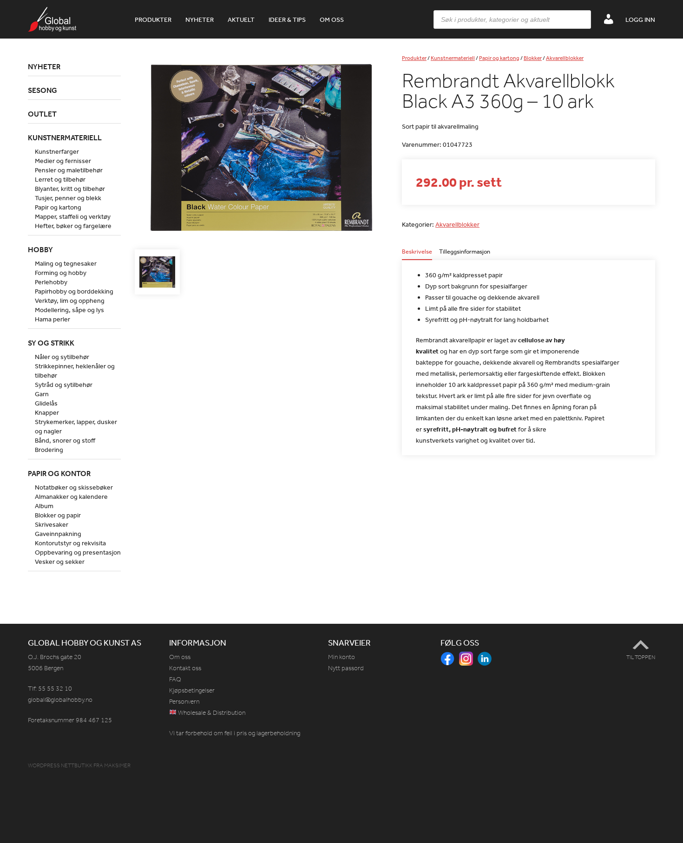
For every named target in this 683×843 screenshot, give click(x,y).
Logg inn (640, 19)
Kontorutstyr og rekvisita (70, 543)
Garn (42, 394)
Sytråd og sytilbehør (63, 384)
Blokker (533, 58)
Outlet (42, 113)
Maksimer (117, 765)
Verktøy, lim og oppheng (70, 300)
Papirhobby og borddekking (74, 291)
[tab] (417, 254)
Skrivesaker (51, 524)
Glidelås (46, 403)
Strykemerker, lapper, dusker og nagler (76, 426)
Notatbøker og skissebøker (74, 487)
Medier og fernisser (63, 161)
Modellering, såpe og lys (69, 310)
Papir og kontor (59, 473)
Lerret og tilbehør (60, 179)
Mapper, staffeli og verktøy (73, 216)
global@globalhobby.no (60, 700)
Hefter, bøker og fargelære (73, 226)
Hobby (40, 249)
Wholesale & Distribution (211, 713)
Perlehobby (51, 282)
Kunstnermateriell (453, 58)
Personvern (184, 702)
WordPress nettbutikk (60, 765)
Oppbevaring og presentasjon (78, 552)
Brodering (49, 449)
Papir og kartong (499, 58)
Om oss (332, 19)
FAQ (175, 679)
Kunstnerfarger (57, 151)
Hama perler (52, 319)
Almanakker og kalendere (71, 496)
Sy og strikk (51, 342)
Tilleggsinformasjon (464, 251)
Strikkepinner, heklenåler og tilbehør (75, 370)
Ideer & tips (287, 19)
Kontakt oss (185, 668)
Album (44, 506)
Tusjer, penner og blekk (68, 198)
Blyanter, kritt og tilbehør (70, 188)
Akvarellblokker (565, 58)
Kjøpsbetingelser (192, 690)
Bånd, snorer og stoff (65, 440)
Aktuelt (241, 19)
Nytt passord (346, 668)
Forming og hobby (60, 272)
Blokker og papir (58, 515)
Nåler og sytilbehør (62, 357)
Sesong (42, 90)
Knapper (47, 412)
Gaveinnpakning (58, 533)
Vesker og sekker (60, 561)
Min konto (341, 657)
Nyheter (199, 19)
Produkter (153, 19)
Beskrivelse (417, 251)
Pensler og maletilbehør (69, 170)
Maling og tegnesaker (66, 263)
